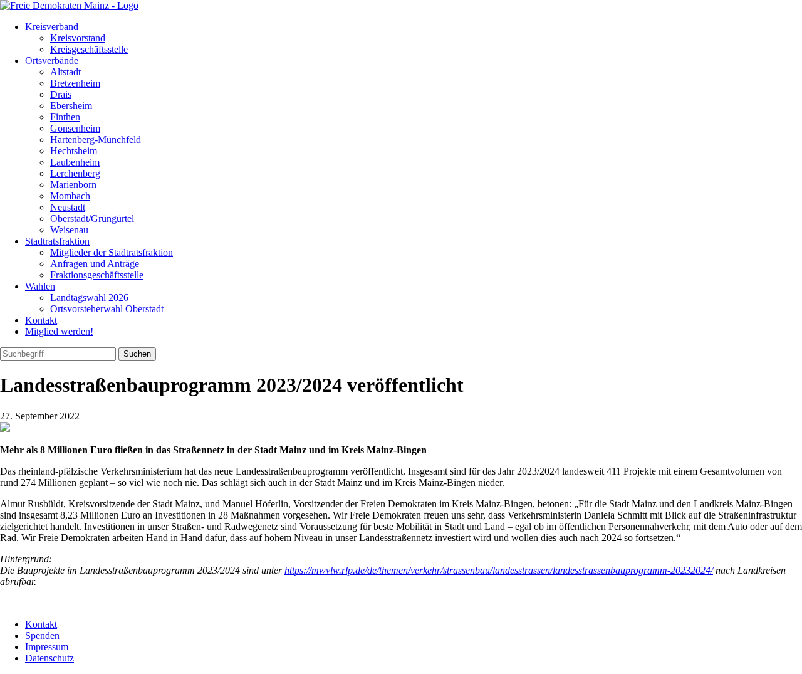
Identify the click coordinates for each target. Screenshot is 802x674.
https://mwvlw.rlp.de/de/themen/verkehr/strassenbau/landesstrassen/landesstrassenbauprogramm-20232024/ (498, 570)
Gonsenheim (75, 128)
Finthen (65, 117)
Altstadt (65, 71)
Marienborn (73, 184)
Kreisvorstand (77, 38)
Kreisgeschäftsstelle (89, 49)
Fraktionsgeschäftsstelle (96, 275)
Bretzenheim (75, 83)
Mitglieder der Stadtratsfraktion (111, 252)
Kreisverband (51, 26)
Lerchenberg (75, 173)
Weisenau (69, 229)
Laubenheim (75, 162)
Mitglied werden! (59, 331)
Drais (60, 94)
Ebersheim (71, 105)
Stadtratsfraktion (57, 241)
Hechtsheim (73, 150)
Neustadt (67, 207)
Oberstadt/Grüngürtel (92, 218)
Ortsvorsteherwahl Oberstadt (107, 308)
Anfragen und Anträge (94, 263)
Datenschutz (49, 658)
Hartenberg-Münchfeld (95, 139)
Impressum (46, 646)
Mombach (70, 196)
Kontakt (41, 320)
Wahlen (40, 286)
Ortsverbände (51, 60)
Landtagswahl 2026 (89, 297)
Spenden (42, 635)
